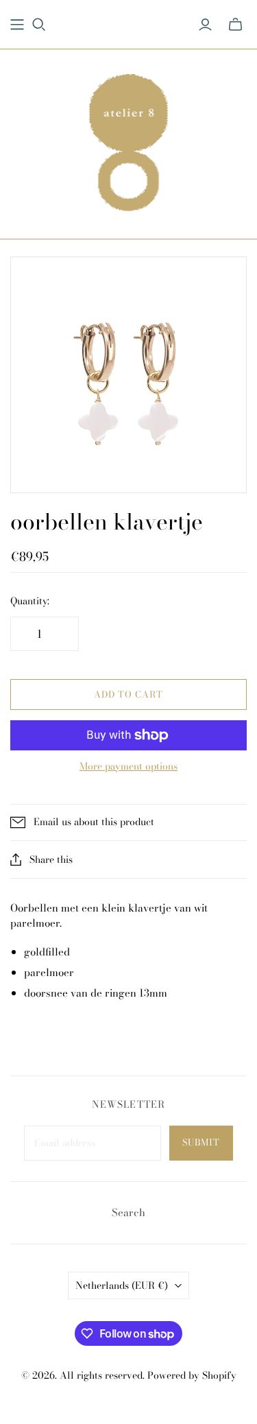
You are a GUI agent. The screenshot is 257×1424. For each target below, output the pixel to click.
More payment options (128, 767)
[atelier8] (128, 140)
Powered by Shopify (191, 1375)
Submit (201, 1142)
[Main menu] (17, 25)
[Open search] (39, 25)
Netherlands (121, 1285)
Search (128, 1212)
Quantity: (29, 601)
